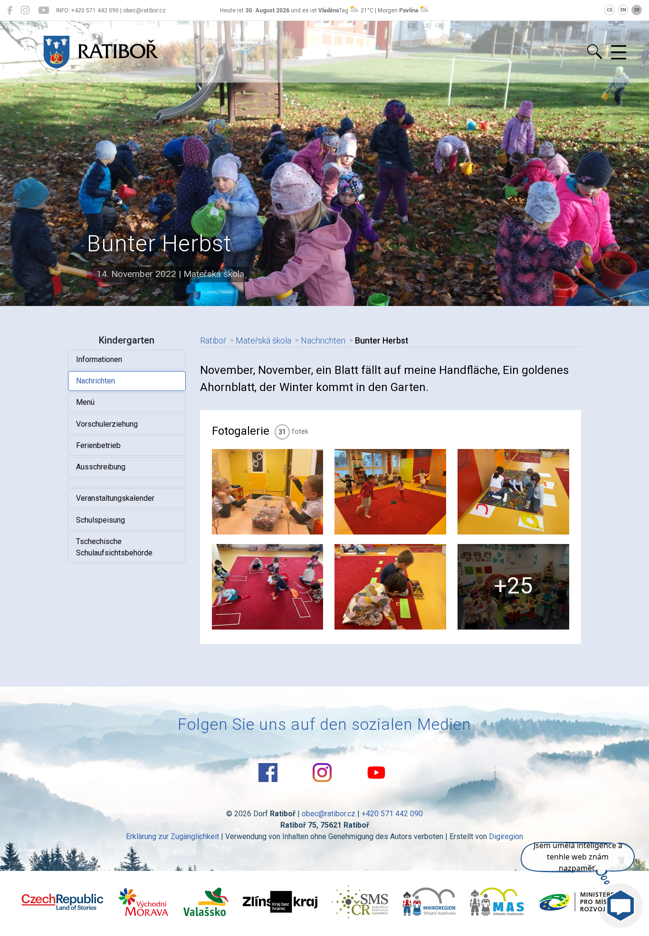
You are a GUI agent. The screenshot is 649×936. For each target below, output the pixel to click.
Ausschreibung (100, 466)
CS (609, 10)
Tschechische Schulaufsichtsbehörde (114, 547)
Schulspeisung (100, 520)
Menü (85, 402)
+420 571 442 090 (392, 813)
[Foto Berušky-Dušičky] (268, 587)
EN (623, 10)
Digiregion (506, 836)
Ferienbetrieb (98, 445)
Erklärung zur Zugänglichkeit (172, 836)
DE (636, 10)
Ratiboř (213, 340)
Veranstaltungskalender (115, 498)
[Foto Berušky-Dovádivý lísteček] (268, 492)
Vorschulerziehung (107, 424)
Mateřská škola (263, 340)
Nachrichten (95, 380)
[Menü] (618, 52)
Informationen (99, 359)
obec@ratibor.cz (328, 813)
